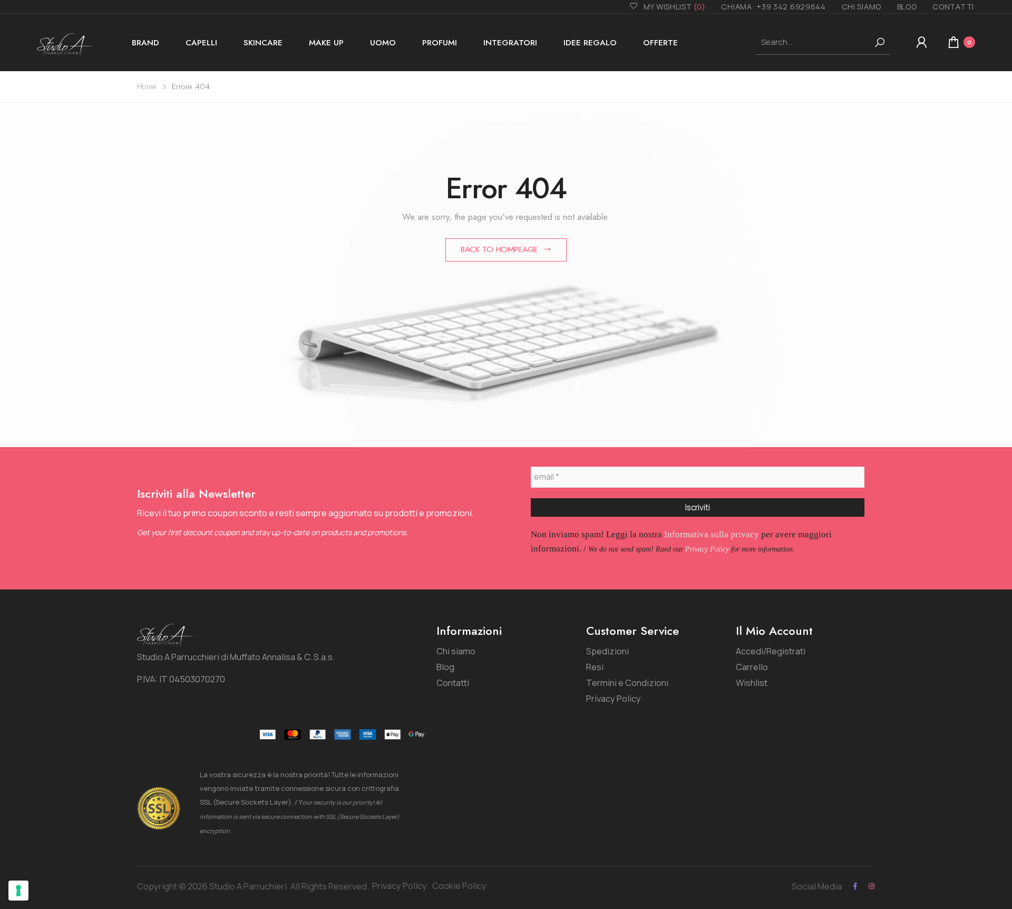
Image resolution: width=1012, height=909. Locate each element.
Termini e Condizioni (627, 682)
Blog (907, 7)
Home (147, 86)
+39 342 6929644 (183, 750)
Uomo (383, 43)
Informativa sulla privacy (711, 534)
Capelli (201, 43)
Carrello (752, 667)
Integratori (510, 43)
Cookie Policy (459, 885)
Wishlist (751, 682)
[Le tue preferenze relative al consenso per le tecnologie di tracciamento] (18, 891)
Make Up (326, 43)
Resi (595, 667)
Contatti (953, 7)
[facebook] (855, 886)
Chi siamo (861, 7)
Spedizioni (607, 651)
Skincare (263, 43)
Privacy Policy (707, 549)
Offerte (660, 43)
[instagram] (872, 886)
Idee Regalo (590, 43)
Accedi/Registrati (770, 651)
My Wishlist (675, 7)
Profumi (439, 43)
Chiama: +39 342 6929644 (773, 7)
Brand (145, 43)
